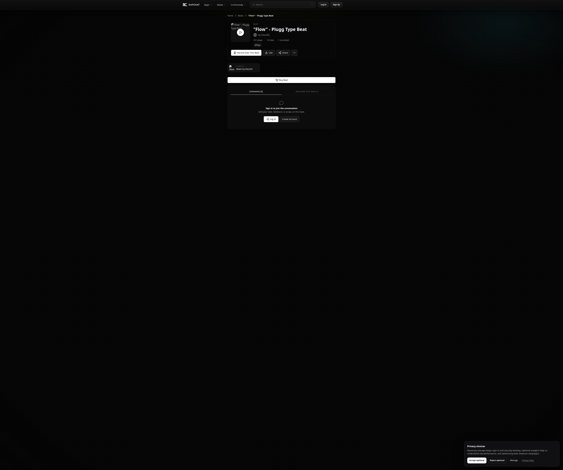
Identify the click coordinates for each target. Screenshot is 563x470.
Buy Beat (283, 80)
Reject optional (497, 460)
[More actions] (294, 53)
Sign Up (336, 4)
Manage (514, 460)
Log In (324, 4)
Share (285, 52)
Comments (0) (256, 91)
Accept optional (476, 460)
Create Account (289, 119)
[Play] (240, 32)
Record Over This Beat (248, 52)
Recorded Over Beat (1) (307, 91)
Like (271, 52)
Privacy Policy (528, 460)
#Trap (257, 45)
